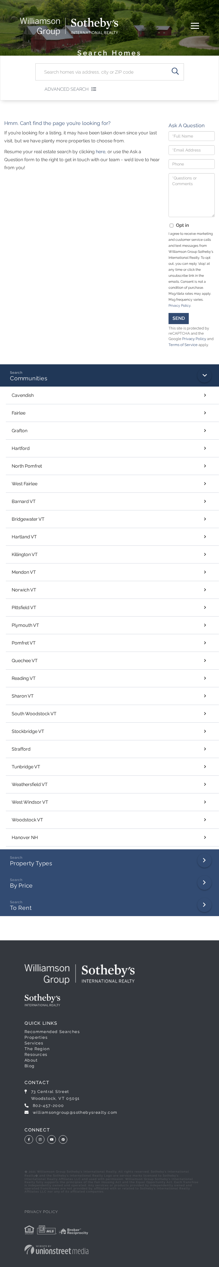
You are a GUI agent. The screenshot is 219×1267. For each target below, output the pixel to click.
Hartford (21, 448)
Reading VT (24, 678)
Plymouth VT (25, 625)
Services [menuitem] (34, 1043)
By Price (21, 885)
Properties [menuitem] (36, 1037)
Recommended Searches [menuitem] (52, 1031)
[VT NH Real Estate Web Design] (56, 1249)
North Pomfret (27, 466)
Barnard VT (24, 501)
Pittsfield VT (24, 607)
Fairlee (18, 413)
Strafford (21, 749)
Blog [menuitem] (30, 1066)
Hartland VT (24, 536)
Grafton (19, 430)
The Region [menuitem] (37, 1048)
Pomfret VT (24, 643)
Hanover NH (25, 837)
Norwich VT (24, 590)
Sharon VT (23, 696)
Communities (29, 378)
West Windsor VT (30, 802)
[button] (175, 72)
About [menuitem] (31, 1060)
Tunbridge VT (26, 766)
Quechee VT (25, 660)
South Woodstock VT (34, 713)
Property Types (31, 863)
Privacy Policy (179, 306)
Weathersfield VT (30, 784)
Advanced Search (66, 89)
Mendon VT (24, 572)
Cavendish (23, 395)
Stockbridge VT (28, 731)
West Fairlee (24, 483)
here (100, 151)
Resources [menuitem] (36, 1054)
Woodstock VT (27, 820)
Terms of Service (183, 345)
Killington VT (25, 554)
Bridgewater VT (28, 519)
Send (179, 318)
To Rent (21, 907)
